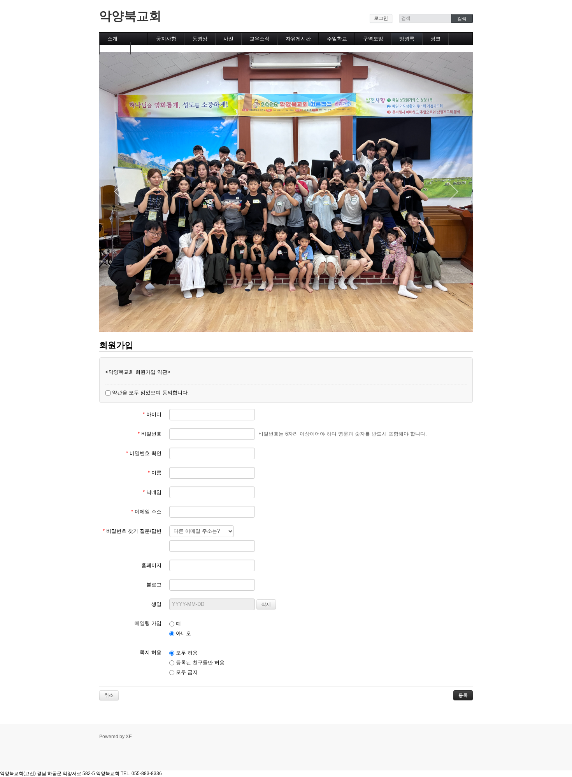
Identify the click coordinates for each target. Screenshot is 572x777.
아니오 (182, 633)
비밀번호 (149, 434)
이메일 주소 (146, 511)
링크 (435, 39)
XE (129, 736)
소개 (112, 39)
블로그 (153, 585)
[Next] (453, 192)
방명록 (406, 39)
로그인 (381, 18)
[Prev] (118, 192)
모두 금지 (186, 672)
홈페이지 (151, 565)
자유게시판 (298, 39)
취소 (109, 695)
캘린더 (115, 48)
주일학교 (337, 39)
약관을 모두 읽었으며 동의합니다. (150, 393)
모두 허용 (186, 653)
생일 (156, 604)
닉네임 (152, 492)
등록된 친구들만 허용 (199, 662)
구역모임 (373, 39)
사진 (228, 39)
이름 (154, 473)
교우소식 (259, 39)
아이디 (152, 414)
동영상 (199, 39)
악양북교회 (130, 16)
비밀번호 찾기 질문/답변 (132, 531)
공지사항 (166, 39)
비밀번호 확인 (143, 453)
